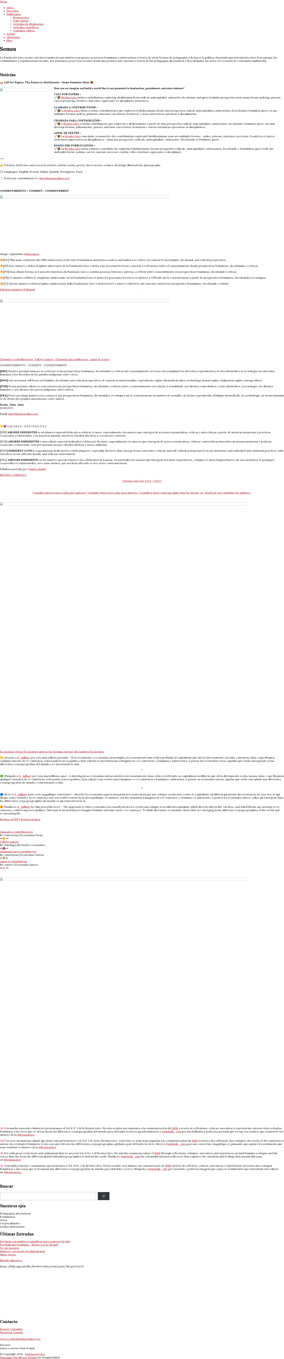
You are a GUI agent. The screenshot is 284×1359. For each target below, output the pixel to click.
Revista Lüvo (21, 17)
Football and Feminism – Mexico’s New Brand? (29, 1244)
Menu (3, 1)
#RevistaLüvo (26, 1134)
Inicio (10, 7)
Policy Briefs (21, 20)
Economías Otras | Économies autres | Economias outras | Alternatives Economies (52, 751)
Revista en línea (30, 819)
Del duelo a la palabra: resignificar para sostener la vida (35, 1241)
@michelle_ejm (171, 1131)
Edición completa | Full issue (17, 289)
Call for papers (9, 841)
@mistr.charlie (37, 469)
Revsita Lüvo (73, 136)
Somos (11, 33)
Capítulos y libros (24, 30)
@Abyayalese (31, 254)
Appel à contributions (13, 861)
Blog (9, 40)
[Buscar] (103, 1196)
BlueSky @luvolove (11, 1260)
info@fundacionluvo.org (54, 178)
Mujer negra (8, 1254)
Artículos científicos (26, 27)
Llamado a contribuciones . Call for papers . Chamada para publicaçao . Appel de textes (54, 359)
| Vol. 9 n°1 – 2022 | (142, 481)
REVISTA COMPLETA (13, 475)
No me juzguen (9, 1248)
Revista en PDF (9, 819)
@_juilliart (23, 757)
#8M (175, 1128)
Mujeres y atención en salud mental (22, 1251)
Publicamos (14, 14)
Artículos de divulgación (28, 24)
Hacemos (13, 10)
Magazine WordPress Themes (19, 1357)
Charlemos (13, 37)
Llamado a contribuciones (16, 831)
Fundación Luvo (35, 1354)
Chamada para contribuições (18, 851)
